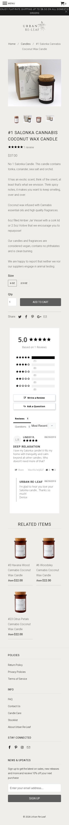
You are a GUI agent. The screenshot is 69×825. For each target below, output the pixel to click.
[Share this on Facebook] (25, 317)
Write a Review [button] (36, 397)
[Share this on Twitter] (19, 317)
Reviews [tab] (19, 418)
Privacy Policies (17, 671)
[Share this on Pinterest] (32, 317)
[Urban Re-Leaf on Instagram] (23, 747)
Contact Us (14, 706)
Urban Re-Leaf (38, 816)
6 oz (12, 283)
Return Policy (15, 665)
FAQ (10, 699)
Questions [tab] (20, 426)
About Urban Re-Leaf (19, 727)
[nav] (9, 3)
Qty (10, 294)
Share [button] (21, 469)
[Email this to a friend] (44, 317)
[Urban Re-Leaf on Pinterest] (16, 747)
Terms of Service (17, 678)
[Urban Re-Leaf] (35, 27)
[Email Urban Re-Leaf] (29, 747)
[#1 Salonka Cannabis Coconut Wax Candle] (34, 83)
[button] (48, 469)
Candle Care (14, 713)
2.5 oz (24, 283)
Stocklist (13, 720)
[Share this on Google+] (38, 317)
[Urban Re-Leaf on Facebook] (10, 747)
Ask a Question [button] (36, 406)
